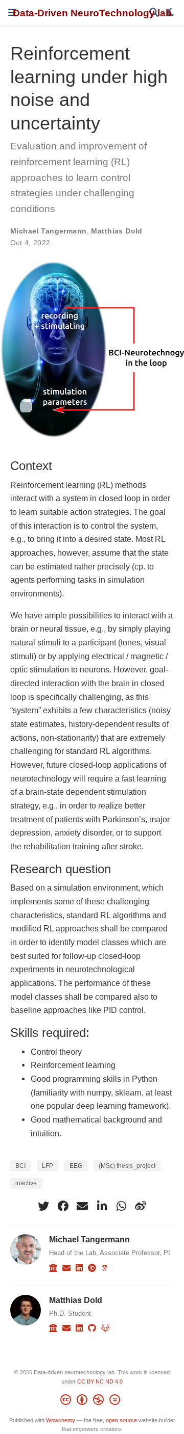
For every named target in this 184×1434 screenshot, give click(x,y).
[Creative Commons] (92, 1401)
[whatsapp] (121, 1206)
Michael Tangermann (48, 231)
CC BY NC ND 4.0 (100, 1381)
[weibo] (140, 1206)
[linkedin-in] (101, 1206)
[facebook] (63, 1206)
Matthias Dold (116, 231)
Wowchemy (60, 1420)
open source (121, 1420)
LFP (47, 1165)
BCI (20, 1165)
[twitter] (43, 1206)
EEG (76, 1165)
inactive (26, 1183)
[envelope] (82, 1206)
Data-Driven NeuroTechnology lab (92, 12)
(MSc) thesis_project (127, 1165)
